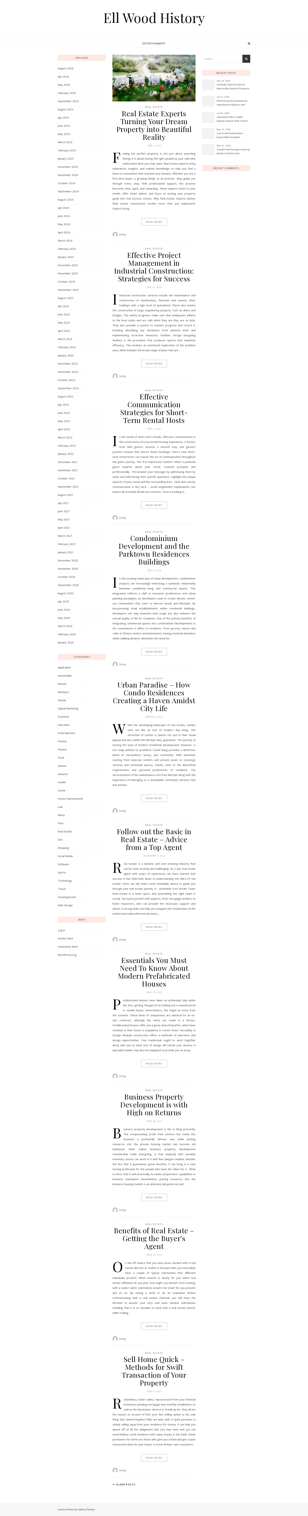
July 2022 (63, 404)
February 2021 (67, 544)
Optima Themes (86, 1509)
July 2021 (63, 503)
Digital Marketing (68, 708)
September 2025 (68, 101)
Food (61, 757)
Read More (154, 221)
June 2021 (64, 511)
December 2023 (68, 265)
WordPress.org (67, 955)
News (61, 815)
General (62, 774)
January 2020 (66, 642)
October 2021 (66, 478)
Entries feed (65, 938)
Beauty (62, 684)
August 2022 (65, 396)
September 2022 (68, 388)
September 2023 (68, 290)
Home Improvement (70, 798)
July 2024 (63, 207)
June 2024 (64, 216)
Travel (62, 889)
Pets (61, 823)
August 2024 (65, 199)
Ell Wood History (154, 17)
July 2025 (63, 117)
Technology (65, 880)
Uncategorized (67, 897)
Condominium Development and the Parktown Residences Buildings (154, 549)
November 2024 (68, 175)
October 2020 (66, 577)
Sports (62, 872)
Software (63, 864)
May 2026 (64, 84)
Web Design (65, 905)
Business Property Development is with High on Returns (154, 1104)
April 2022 (64, 429)
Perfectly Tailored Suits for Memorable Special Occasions (233, 86)
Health (62, 782)
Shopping (63, 848)
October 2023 (66, 281)
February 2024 (67, 248)
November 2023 (68, 273)
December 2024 (68, 166)
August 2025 (65, 109)
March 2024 (65, 240)
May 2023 (64, 322)
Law (60, 807)
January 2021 (66, 552)
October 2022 (66, 380)
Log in (61, 930)
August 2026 (65, 68)
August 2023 (65, 298)
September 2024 (68, 191)
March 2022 (65, 437)
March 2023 (65, 339)
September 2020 (68, 585)
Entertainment (154, 43)
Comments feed (68, 946)
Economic (63, 716)
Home (61, 790)
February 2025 (67, 150)
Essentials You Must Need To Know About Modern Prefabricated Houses (154, 971)
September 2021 (68, 486)
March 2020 (65, 626)
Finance (62, 749)
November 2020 (68, 568)
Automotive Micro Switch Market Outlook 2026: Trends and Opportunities (232, 119)
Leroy (122, 234)
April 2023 (64, 331)
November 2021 (68, 470)
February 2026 (67, 93)
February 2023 (67, 347)
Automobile (65, 675)
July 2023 (63, 306)
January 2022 (66, 454)
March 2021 (65, 536)
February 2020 (67, 634)
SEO (60, 839)
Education (64, 725)
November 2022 (68, 372)
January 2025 (66, 158)
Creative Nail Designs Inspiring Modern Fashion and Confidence (233, 152)
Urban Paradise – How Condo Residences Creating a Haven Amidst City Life (154, 696)
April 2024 (64, 232)
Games (62, 766)
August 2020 (65, 593)
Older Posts (125, 1484)
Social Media (65, 856)
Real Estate (65, 831)
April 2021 (64, 527)
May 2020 (64, 618)
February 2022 (67, 445)
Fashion (62, 741)
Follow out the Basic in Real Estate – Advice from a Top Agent (154, 839)
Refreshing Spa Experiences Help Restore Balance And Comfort (232, 103)
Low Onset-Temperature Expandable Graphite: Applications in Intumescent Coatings (231, 135)
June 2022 (64, 413)
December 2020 (68, 560)
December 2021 (68, 462)
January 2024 (66, 257)
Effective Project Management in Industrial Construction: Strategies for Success (154, 266)
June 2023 (64, 314)
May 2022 (64, 421)
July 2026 (63, 76)
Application (64, 667)
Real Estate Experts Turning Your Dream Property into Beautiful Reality (154, 125)
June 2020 (64, 609)
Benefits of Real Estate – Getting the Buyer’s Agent (154, 1238)
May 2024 (64, 224)
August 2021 (65, 495)
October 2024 (66, 183)
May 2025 (64, 134)
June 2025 (64, 125)
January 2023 (66, 355)
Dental (62, 700)
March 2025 (65, 142)
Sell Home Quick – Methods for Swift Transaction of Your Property (154, 1370)
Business (63, 692)
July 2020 (63, 601)
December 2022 (68, 363)
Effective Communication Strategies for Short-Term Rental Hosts (154, 408)
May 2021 (64, 519)
